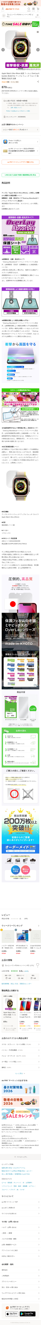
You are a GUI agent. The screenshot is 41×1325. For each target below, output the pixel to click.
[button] (38, 81)
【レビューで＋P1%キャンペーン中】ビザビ (14, 1138)
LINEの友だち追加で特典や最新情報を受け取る (20, 175)
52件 (26, 971)
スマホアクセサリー (7, 1127)
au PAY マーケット (7, 1125)
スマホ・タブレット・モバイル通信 (25, 1125)
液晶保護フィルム (21, 1127)
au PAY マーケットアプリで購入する (20, 162)
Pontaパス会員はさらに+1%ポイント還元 (18, 111)
